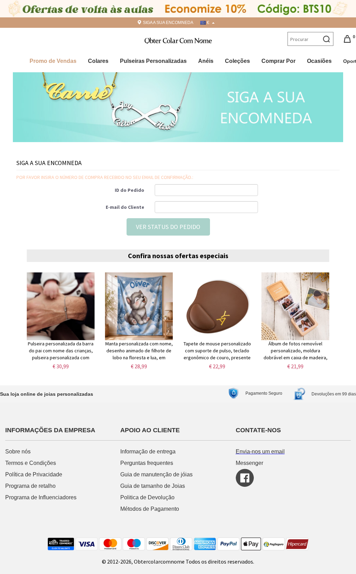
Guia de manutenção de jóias (156, 474)
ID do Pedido (129, 190)
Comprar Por (278, 61)
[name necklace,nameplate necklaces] (178, 40)
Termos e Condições (31, 463)
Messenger (249, 463)
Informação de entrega (148, 451)
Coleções (237, 61)
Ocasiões (319, 61)
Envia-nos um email (260, 451)
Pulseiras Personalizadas (153, 61)
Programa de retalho (31, 486)
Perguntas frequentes (147, 463)
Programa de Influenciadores (40, 497)
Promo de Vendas (53, 61)
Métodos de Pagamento (149, 509)
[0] (347, 39)
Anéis (205, 61)
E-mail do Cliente (125, 207)
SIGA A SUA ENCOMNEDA (168, 22)
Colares (98, 61)
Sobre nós (18, 451)
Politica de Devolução (147, 497)
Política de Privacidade (33, 474)
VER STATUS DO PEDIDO (168, 227)
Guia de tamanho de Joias (153, 486)
